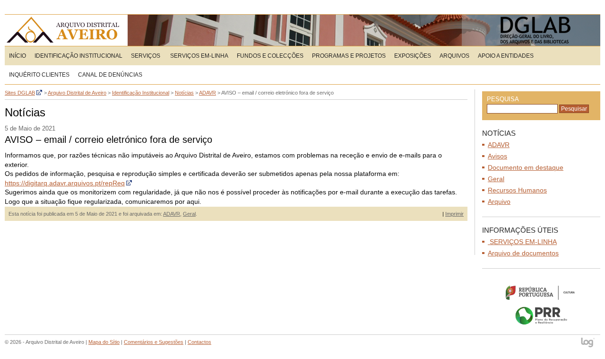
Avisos (497, 156)
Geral (189, 214)
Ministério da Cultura (541, 292)
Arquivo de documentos (523, 253)
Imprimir (454, 214)
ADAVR (171, 214)
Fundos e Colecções (270, 56)
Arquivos (454, 56)
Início (17, 56)
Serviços (145, 56)
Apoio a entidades (506, 56)
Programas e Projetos (349, 56)
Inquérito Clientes (39, 74)
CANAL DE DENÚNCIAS (110, 74)
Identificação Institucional (78, 56)
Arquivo (499, 201)
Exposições (412, 56)
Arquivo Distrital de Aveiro (66, 30)
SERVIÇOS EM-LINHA (198, 56)
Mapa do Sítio (104, 342)
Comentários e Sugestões (153, 342)
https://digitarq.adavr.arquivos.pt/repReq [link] (65, 183)
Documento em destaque (525, 167)
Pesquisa (503, 99)
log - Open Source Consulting (588, 343)
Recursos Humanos (517, 190)
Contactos (199, 342)
